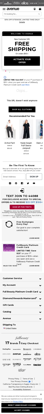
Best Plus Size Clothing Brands (21, 387)
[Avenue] (17, 354)
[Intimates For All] (6, 365)
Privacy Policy (18, 401)
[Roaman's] (27, 349)
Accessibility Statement (22, 389)
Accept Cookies (22, 410)
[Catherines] (37, 349)
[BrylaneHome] (27, 365)
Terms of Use (28, 379)
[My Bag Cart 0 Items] (40, 9)
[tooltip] (7, 3)
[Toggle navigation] (4, 9)
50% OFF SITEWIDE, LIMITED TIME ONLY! (22, 20)
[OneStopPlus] (6, 349)
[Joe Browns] (27, 354)
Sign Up (34, 176)
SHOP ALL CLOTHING (22, 109)
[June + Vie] (6, 359)
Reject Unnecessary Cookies (22, 405)
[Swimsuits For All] (27, 359)
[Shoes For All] (17, 365)
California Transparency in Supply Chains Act (21, 384)
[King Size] (37, 365)
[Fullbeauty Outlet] (22, 370)
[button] (35, 9)
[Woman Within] (17, 349)
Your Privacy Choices (19, 381)
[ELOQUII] (17, 359)
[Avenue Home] (13, 9)
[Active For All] (37, 359)
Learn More (25, 85)
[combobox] (22, 14)
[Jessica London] (6, 354)
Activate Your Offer (22, 61)
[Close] (41, 394)
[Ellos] (37, 354)
